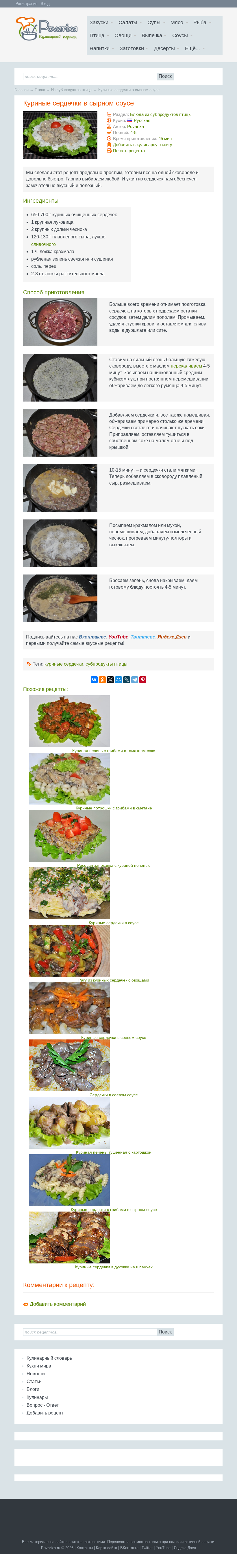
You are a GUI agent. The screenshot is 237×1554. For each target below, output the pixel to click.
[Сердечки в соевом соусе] (114, 1065)
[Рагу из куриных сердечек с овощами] (114, 951)
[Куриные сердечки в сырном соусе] (60, 135)
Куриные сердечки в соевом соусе (113, 1037)
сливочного (43, 244)
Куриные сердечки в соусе (114, 922)
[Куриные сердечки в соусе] (114, 893)
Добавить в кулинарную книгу (142, 144)
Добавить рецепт (45, 1412)
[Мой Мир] (118, 679)
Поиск (165, 76)
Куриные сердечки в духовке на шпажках (114, 1267)
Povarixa (135, 126)
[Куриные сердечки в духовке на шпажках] (114, 1237)
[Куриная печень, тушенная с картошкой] (114, 1123)
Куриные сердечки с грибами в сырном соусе (114, 1209)
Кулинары (37, 1397)
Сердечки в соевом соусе (114, 1094)
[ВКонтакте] (94, 679)
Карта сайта (106, 1548)
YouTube (163, 1548)
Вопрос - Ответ (43, 1405)
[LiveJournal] (126, 679)
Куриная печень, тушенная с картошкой (113, 1152)
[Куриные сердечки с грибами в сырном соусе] (114, 1180)
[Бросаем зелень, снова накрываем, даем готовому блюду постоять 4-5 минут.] (60, 598)
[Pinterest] (142, 679)
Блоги (33, 1389)
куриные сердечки (64, 664)
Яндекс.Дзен (185, 1548)
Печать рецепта (129, 150)
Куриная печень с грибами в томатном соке (113, 750)
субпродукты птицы (106, 664)
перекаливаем (186, 365)
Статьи (34, 1381)
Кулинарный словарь (49, 1358)
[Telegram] (134, 679)
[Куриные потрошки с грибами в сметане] (114, 779)
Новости (36, 1373)
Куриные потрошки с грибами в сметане (114, 808)
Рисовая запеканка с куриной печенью (114, 865)
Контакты (85, 1548)
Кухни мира (39, 1365)
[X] (110, 679)
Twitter (147, 1548)
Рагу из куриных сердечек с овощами (113, 980)
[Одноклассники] (102, 679)
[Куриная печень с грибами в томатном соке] (114, 721)
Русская (142, 120)
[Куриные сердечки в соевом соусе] (114, 1008)
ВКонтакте (129, 1548)
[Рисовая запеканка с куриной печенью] (114, 836)
